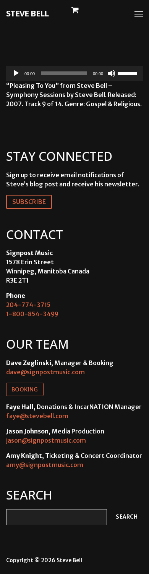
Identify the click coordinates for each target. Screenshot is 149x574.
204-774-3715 (28, 305)
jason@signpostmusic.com (46, 440)
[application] (74, 73)
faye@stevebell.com (37, 416)
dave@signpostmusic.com (45, 372)
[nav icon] (138, 14)
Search (127, 517)
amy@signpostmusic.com (44, 465)
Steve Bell (27, 13)
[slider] (128, 72)
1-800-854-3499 (32, 314)
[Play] (16, 73)
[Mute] (111, 73)
